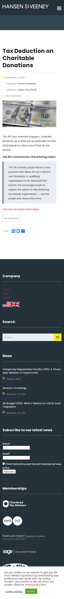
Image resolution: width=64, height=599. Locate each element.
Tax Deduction (11, 218)
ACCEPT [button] (31, 591)
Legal (5, 293)
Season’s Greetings (15, 388)
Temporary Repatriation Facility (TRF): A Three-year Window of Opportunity (32, 371)
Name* (6, 443)
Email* (6, 453)
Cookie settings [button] (14, 591)
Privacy (6, 289)
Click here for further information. (21, 209)
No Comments (14, 95)
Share (6, 231)
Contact (6, 297)
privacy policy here (35, 584)
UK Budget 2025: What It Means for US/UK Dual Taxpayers (31, 405)
